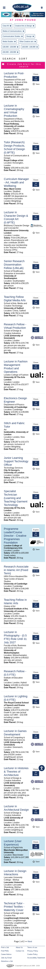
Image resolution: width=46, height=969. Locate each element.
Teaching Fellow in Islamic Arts (15, 601)
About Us (19, 947)
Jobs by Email (6, 958)
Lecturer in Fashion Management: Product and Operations (15, 366)
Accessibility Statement (36, 958)
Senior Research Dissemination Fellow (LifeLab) (14, 265)
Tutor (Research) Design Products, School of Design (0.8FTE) (14, 147)
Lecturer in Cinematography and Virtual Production (14, 111)
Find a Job (5, 947)
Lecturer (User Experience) (12, 843)
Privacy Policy (32, 951)
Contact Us (20, 951)
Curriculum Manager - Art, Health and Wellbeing (16, 182)
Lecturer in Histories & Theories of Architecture (16, 772)
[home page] (22, 10)
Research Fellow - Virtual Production (15, 326)
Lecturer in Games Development (15, 732)
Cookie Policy (32, 954)
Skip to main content (10, 2)
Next (30, 941)
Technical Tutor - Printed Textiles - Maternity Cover (14, 907)
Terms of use (32, 947)
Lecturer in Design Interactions (15, 872)
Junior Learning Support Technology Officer (16, 461)
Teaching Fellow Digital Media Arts (15, 298)
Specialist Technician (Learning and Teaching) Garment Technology (15, 498)
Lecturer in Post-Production (14, 75)
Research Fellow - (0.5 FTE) (15, 673)
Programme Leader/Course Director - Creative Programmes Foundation (15, 535)
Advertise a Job (7, 961)
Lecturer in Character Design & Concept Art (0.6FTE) (16, 217)
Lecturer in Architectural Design (16, 808)
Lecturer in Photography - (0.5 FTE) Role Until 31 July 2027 (15, 637)
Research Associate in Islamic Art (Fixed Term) (16, 570)
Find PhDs (5, 951)
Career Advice (6, 954)
